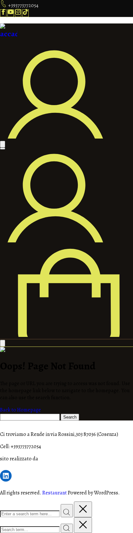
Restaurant (54, 492)
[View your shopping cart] (66, 335)
